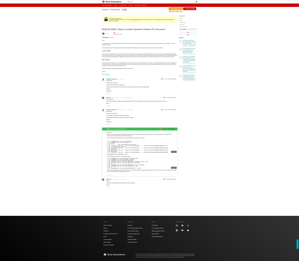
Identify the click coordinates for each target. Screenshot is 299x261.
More (125, 9)
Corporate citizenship (108, 245)
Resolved (182, 16)
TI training (130, 5)
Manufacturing (107, 242)
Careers (105, 228)
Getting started (137, 5)
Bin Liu (108, 129)
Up (107, 94)
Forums (115, 5)
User (196, 1)
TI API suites (155, 225)
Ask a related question (176, 8)
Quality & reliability (132, 239)
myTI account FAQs (132, 242)
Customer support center (134, 233)
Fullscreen (174, 151)
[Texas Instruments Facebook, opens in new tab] (182, 226)
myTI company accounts (158, 228)
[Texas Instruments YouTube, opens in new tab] (188, 231)
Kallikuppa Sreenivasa (111, 79)
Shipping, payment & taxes (158, 231)
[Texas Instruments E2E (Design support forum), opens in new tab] (182, 231)
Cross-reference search (133, 231)
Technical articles (123, 5)
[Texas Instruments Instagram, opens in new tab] (177, 226)
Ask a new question (190, 8)
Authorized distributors (157, 236)
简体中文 (144, 5)
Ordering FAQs (155, 233)
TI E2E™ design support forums (135, 228)
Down (110, 94)
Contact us (130, 225)
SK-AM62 (184, 29)
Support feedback (297, 244)
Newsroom (106, 231)
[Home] (113, 1)
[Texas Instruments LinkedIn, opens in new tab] (177, 231)
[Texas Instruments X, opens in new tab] (188, 226)
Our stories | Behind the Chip (110, 233)
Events (105, 236)
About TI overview (107, 225)
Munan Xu (107, 33)
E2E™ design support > (108, 5)
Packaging (130, 236)
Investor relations (107, 239)
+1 (176, 129)
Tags (188, 32)
